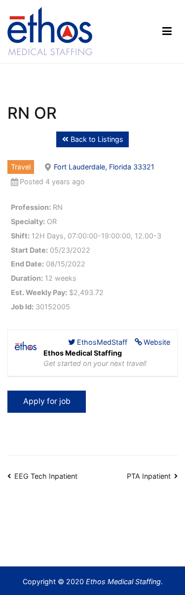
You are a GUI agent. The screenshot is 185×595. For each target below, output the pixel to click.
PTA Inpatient (149, 476)
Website (157, 342)
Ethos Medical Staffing (123, 581)
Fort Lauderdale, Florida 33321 (104, 167)
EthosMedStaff (102, 342)
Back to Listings (96, 139)
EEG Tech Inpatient (45, 476)
